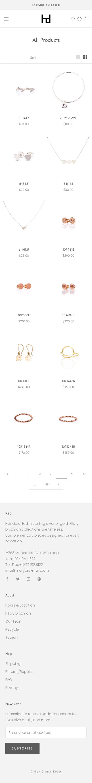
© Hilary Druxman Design (46, 771)
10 (83, 474)
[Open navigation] (6, 19)
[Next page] (58, 484)
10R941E (68, 249)
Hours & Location (20, 605)
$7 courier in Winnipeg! (46, 5)
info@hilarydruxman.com (27, 570)
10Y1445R (68, 381)
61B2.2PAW (68, 118)
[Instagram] (28, 579)
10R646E (24, 315)
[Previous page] (7, 474)
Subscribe (22, 748)
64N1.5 (24, 249)
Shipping (13, 663)
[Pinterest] (39, 579)
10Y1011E (24, 381)
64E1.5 (24, 183)
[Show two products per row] (85, 57)
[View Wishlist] (79, 19)
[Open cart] (86, 19)
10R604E (68, 315)
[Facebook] (7, 579)
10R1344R (24, 446)
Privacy (11, 687)
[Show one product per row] (78, 57)
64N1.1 (68, 183)
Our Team (14, 621)
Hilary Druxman (18, 613)
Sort (33, 57)
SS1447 (24, 118)
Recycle (12, 629)
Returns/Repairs (19, 671)
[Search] (73, 19)
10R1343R (68, 446)
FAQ (8, 679)
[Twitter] (18, 579)
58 (47, 484)
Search (11, 637)
